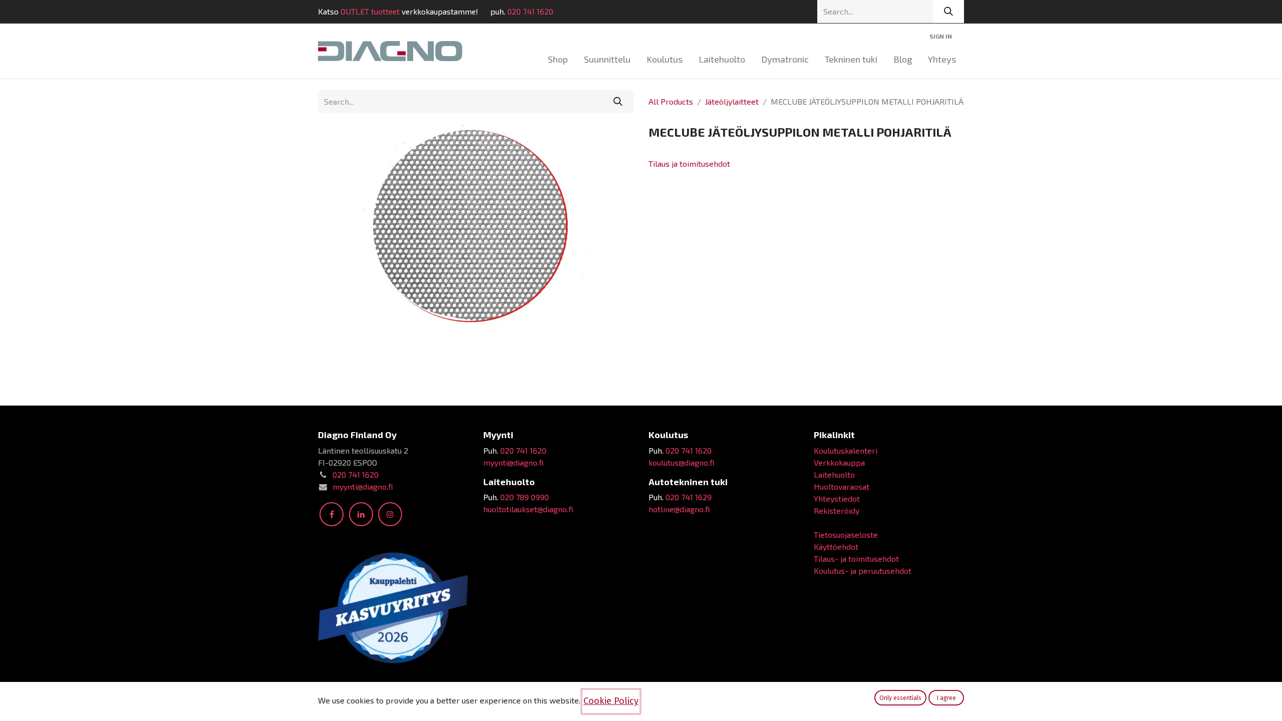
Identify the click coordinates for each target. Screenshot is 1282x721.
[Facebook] (331, 514)
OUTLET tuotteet (370, 11)
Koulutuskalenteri (845, 450)
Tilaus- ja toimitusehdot (856, 558)
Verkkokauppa (839, 462)
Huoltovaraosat (841, 486)
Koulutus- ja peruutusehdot (862, 570)
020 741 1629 (689, 497)
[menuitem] (558, 59)
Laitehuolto (834, 474)
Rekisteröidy (836, 510)
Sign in (940, 36)
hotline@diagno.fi (679, 509)
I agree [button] (946, 697)
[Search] (948, 11)
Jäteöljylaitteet (732, 101)
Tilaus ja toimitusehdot (689, 163)
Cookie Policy (610, 700)
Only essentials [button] (900, 697)
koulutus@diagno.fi (682, 462)
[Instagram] (390, 514)
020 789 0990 (524, 497)
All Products (671, 101)
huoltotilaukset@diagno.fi (528, 509)
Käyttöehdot (836, 546)
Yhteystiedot (837, 498)
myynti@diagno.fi (363, 486)
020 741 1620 (530, 11)
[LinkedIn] (361, 514)
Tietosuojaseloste (846, 534)
